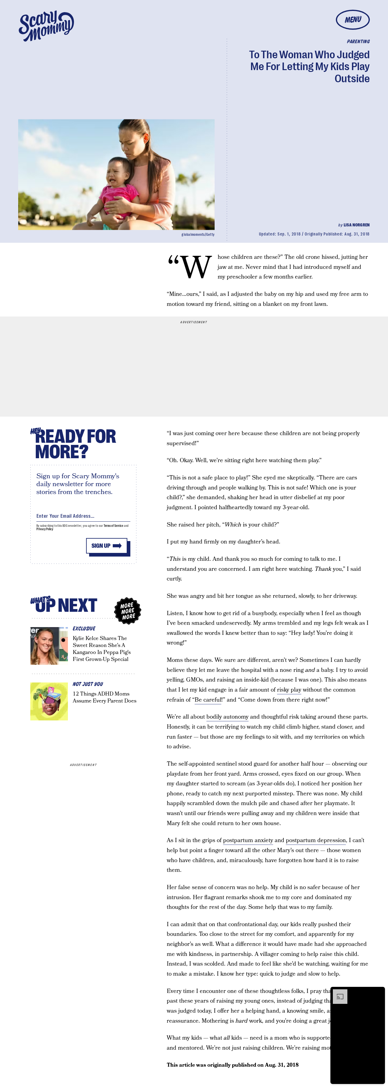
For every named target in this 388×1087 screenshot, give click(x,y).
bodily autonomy (227, 717)
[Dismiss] (378, 992)
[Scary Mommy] (46, 26)
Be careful (208, 700)
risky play (289, 690)
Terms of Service (113, 525)
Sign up (101, 545)
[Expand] (337, 992)
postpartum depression (316, 840)
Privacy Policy (44, 529)
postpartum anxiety (248, 840)
